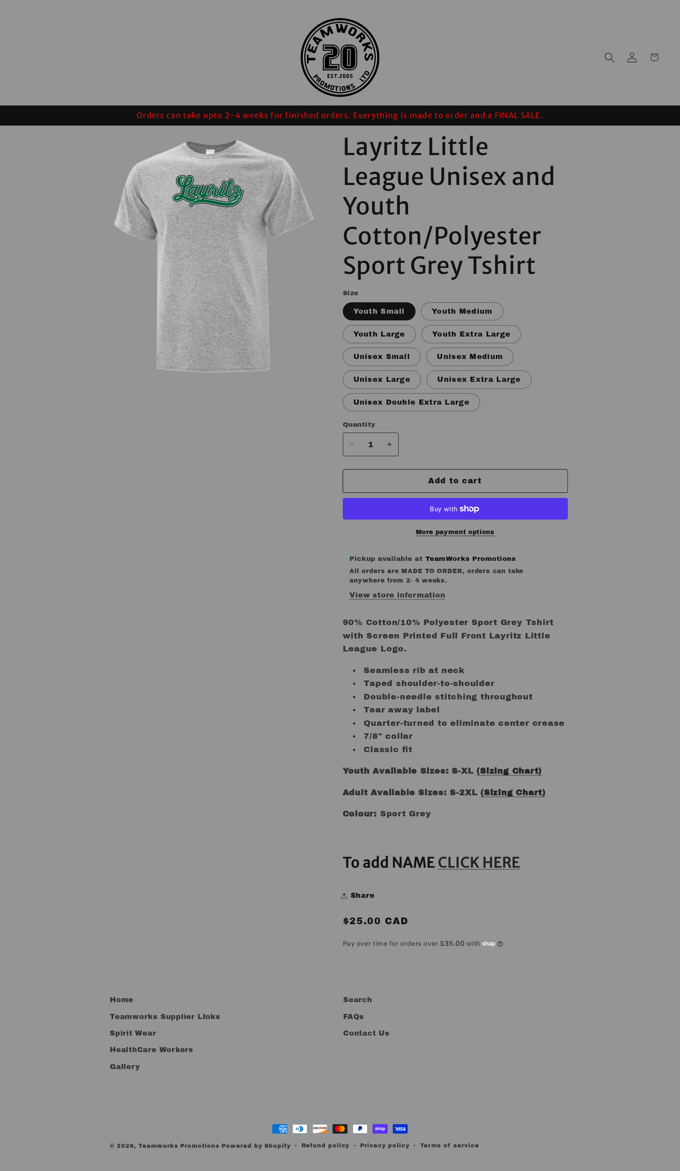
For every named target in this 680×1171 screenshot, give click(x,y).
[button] (609, 57)
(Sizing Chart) (509, 770)
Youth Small (379, 311)
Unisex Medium (470, 357)
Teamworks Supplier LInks (165, 1016)
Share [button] (363, 895)
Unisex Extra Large (479, 379)
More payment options (455, 532)
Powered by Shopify (256, 1146)
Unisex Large (382, 379)
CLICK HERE (479, 862)
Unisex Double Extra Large (411, 402)
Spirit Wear (133, 1033)
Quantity (359, 424)
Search (357, 1000)
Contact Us (366, 1033)
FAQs (353, 1016)
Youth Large (379, 334)
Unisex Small (381, 357)
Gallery (125, 1066)
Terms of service (450, 1145)
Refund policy (325, 1145)
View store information (397, 595)
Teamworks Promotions (179, 1146)
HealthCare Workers (151, 1050)
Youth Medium (462, 311)
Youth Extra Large (471, 334)
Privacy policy (385, 1145)
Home (121, 1000)
